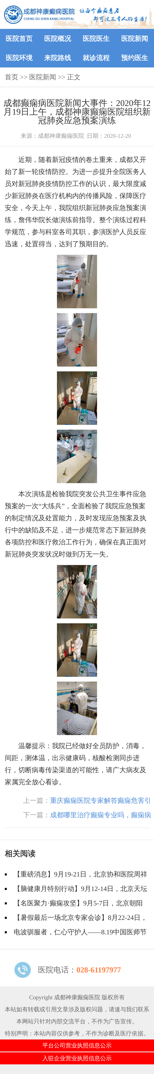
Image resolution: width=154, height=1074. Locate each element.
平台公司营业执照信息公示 (77, 1045)
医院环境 (19, 57)
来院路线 (57, 57)
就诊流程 (96, 57)
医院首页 (19, 38)
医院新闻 (134, 38)
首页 (11, 77)
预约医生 (134, 57)
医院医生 (96, 38)
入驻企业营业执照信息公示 (77, 1058)
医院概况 (57, 38)
